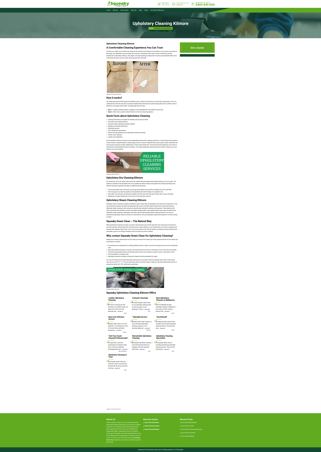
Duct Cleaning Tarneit (187, 426)
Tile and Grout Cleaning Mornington (191, 429)
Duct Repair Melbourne (157, 10)
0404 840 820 (205, 4)
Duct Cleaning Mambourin (189, 422)
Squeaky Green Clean (155, 449)
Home (108, 10)
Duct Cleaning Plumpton (188, 433)
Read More (120, 311)
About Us (133, 10)
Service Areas (124, 10)
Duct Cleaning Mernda (187, 436)
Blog (140, 10)
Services (115, 10)
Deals (146, 10)
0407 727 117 (119, 262)
